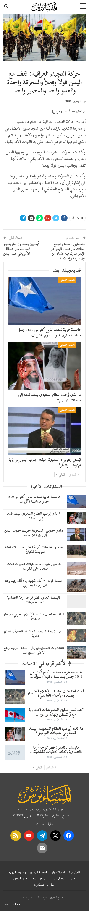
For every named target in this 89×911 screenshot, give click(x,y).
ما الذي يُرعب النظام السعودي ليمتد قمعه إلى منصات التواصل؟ (49, 397)
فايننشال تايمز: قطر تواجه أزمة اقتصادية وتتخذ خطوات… (33, 600)
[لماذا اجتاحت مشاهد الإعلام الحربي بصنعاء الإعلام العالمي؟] (76, 618)
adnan (16, 904)
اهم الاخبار (58, 872)
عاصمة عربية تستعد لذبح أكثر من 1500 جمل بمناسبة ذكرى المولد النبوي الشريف (49, 332)
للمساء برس (31, 815)
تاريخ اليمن (39, 878)
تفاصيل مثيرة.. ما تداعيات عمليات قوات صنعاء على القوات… (34, 566)
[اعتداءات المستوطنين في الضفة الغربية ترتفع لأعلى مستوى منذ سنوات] (76, 652)
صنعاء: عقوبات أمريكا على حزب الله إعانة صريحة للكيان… (34, 549)
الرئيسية (74, 872)
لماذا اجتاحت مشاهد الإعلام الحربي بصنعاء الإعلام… (33, 616)
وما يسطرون (17, 872)
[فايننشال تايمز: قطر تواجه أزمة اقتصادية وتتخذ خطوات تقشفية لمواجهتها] (76, 601)
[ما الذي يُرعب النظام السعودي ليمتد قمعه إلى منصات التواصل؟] (44, 366)
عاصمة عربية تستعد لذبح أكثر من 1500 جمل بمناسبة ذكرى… (33, 499)
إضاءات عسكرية (44, 885)
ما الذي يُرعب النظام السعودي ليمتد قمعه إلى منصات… (34, 516)
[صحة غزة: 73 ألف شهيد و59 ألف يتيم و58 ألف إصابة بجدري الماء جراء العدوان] (76, 585)
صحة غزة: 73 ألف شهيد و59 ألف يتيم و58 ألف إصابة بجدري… (33, 583)
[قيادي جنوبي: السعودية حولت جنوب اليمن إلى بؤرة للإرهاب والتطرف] (44, 431)
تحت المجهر (21, 878)
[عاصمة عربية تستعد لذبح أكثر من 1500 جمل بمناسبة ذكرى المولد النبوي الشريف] (44, 301)
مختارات (59, 878)
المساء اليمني (67, 280)
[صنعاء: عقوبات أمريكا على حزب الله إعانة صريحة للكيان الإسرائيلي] (76, 551)
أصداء (72, 878)
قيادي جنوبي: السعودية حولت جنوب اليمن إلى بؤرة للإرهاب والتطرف (44, 462)
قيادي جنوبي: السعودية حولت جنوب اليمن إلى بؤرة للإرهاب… (33, 532)
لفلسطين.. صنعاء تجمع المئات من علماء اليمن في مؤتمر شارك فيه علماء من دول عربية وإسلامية (68, 251)
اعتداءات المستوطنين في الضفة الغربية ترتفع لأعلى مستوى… (34, 650)
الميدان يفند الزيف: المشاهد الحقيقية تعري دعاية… (33, 633)
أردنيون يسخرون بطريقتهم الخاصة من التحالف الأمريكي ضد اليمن (21, 248)
